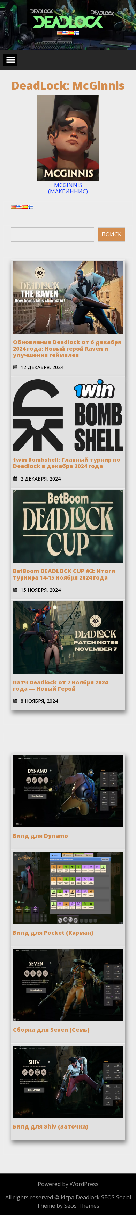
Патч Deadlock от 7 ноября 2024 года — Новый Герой (60, 685)
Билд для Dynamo (40, 836)
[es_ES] (71, 32)
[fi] (76, 32)
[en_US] (65, 32)
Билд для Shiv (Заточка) (50, 1126)
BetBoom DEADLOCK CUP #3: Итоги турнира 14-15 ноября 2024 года (64, 574)
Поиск (111, 234)
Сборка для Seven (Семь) (51, 1029)
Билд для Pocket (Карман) (53, 933)
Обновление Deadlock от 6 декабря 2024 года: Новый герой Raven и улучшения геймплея (67, 348)
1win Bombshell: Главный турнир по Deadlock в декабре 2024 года (66, 463)
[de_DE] (59, 32)
